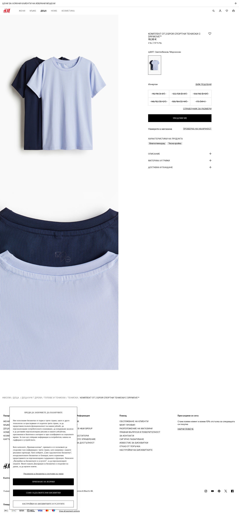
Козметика (68, 11)
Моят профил (127, 425)
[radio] (154, 65)
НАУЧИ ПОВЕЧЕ (186, 429)
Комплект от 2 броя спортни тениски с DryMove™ (109, 397)
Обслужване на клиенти (133, 421)
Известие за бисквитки (133, 443)
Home (54, 11)
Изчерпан (153, 84)
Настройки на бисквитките (136, 450)
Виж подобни (203, 84)
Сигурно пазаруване (131, 439)
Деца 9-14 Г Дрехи (32, 397)
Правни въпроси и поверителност (139, 432)
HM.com (6, 397)
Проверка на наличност (197, 129)
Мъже (33, 11)
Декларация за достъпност (77, 443)
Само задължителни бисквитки (43, 493)
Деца (43, 11)
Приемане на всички (43, 482)
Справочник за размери (197, 108)
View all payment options (69, 511)
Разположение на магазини (135, 428)
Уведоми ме (180, 118)
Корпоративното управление (78, 439)
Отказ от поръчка (129, 446)
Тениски (73, 397)
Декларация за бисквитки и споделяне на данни (43, 474)
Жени (22, 11)
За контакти (126, 436)
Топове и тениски (54, 397)
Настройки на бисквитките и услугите (43, 504)
